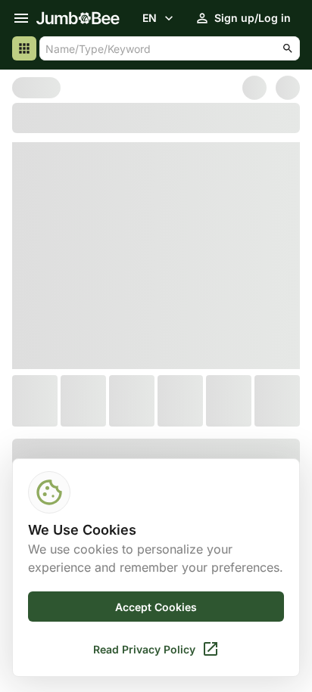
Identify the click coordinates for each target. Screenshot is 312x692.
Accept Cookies (156, 606)
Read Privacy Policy (144, 649)
